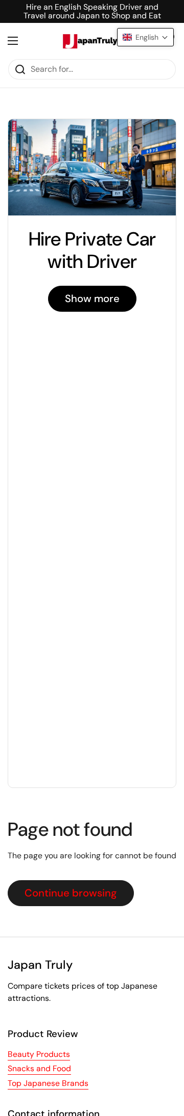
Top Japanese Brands (48, 1083)
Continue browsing (71, 893)
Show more (92, 298)
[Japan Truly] (89, 41)
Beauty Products (39, 1054)
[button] (145, 37)
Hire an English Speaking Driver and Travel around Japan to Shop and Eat (92, 11)
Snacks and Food (39, 1068)
